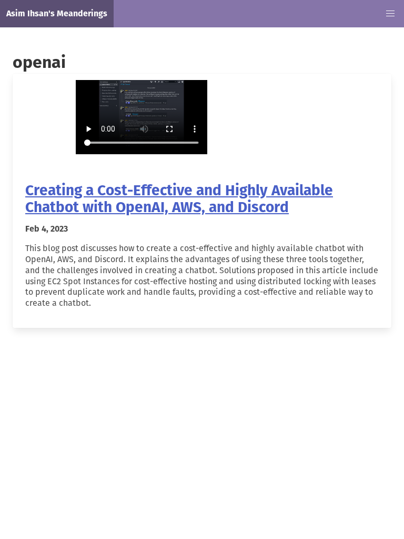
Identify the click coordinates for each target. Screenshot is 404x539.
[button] (390, 13)
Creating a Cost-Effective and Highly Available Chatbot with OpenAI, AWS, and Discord (179, 199)
